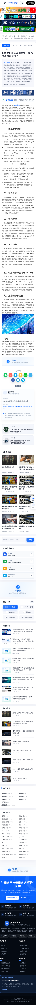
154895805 (11, 569)
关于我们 (23, 963)
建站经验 (23, 954)
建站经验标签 (5, 968)
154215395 (11, 555)
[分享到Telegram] (18, 380)
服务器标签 (4, 971)
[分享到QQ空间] (20, 375)
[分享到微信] (6, 375)
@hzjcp (10, 576)
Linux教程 (6, 46)
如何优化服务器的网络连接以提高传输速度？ (19, 38)
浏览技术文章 (11, 898)
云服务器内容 (24, 948)
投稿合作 (23, 966)
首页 (10, 36)
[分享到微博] (10, 375)
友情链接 (23, 968)
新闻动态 (4, 951)
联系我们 (23, 971)
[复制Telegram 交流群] (31, 575)
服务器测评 (23, 946)
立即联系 (4, 990)
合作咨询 (23, 898)
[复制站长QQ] (31, 554)
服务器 (16, 105)
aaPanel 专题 (5, 966)
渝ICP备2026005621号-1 (23, 1001)
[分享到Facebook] (13, 380)
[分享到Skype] (23, 380)
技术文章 (16, 36)
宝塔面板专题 (5, 963)
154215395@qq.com (14, 562)
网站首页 (4, 946)
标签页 (3, 954)
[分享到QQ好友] (16, 375)
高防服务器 (23, 951)
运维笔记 (24, 36)
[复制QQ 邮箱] (31, 561)
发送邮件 (23, 936)
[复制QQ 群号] (31, 568)
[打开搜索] (22, 3)
